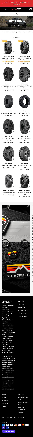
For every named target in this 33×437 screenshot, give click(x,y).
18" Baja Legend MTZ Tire (24, 193)
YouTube (4, 397)
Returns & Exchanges (21, 408)
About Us (21, 304)
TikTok (4, 406)
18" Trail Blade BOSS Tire (8, 113)
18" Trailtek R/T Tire (24, 113)
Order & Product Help (23, 398)
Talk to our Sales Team (23, 403)
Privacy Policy (22, 313)
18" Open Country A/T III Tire (8, 87)
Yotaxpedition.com (8, 377)
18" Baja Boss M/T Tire (8, 192)
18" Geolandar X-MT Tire (8, 165)
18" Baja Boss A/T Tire (8, 59)
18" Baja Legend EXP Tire (24, 59)
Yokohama (24, 84)
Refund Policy (22, 316)
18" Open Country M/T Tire (24, 139)
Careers (20, 412)
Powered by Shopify (19, 417)
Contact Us (21, 307)
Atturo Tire (8, 111)
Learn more (16, 4)
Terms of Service (23, 310)
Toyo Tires (8, 84)
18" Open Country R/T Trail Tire (8, 139)
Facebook (5, 403)
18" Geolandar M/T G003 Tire (24, 87)
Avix (24, 111)
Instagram (5, 400)
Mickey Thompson (8, 56)
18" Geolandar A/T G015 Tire (24, 166)
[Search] (6, 9)
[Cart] (30, 9)
